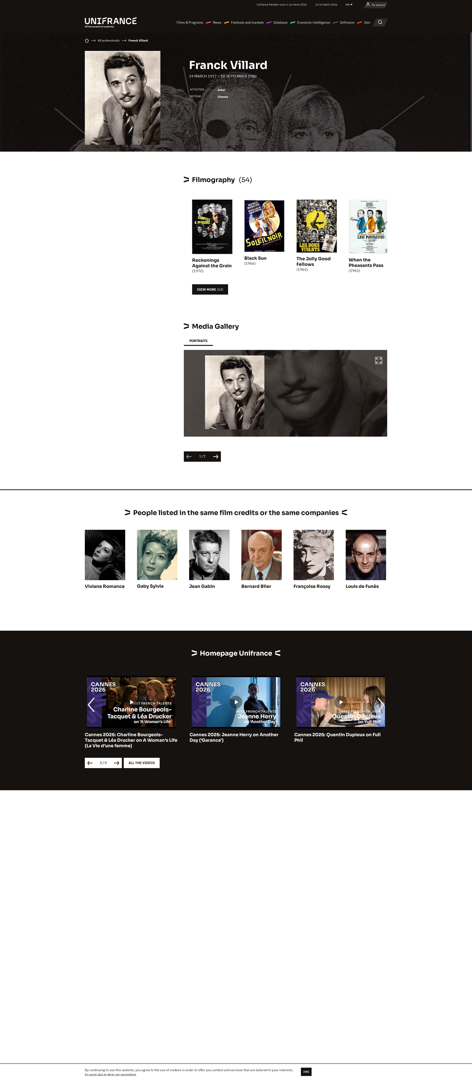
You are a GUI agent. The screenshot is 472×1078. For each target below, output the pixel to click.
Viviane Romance (105, 586)
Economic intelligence (313, 22)
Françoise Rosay (312, 586)
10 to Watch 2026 (326, 4)
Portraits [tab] (198, 341)
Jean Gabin (202, 586)
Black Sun (255, 258)
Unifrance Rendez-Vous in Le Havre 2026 (282, 4)
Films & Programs (190, 22)
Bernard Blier (256, 586)
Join (367, 22)
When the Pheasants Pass (366, 262)
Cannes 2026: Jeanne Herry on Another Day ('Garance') (129, 737)
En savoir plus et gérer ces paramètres (110, 1074)
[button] (378, 361)
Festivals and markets (247, 22)
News (217, 22)
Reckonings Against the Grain (212, 263)
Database (280, 22)
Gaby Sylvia (150, 586)
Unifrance (347, 22)
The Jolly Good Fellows (313, 261)
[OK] (306, 1071)
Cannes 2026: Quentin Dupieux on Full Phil (233, 737)
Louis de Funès (362, 586)
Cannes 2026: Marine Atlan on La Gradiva (340, 734)
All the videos (142, 763)
